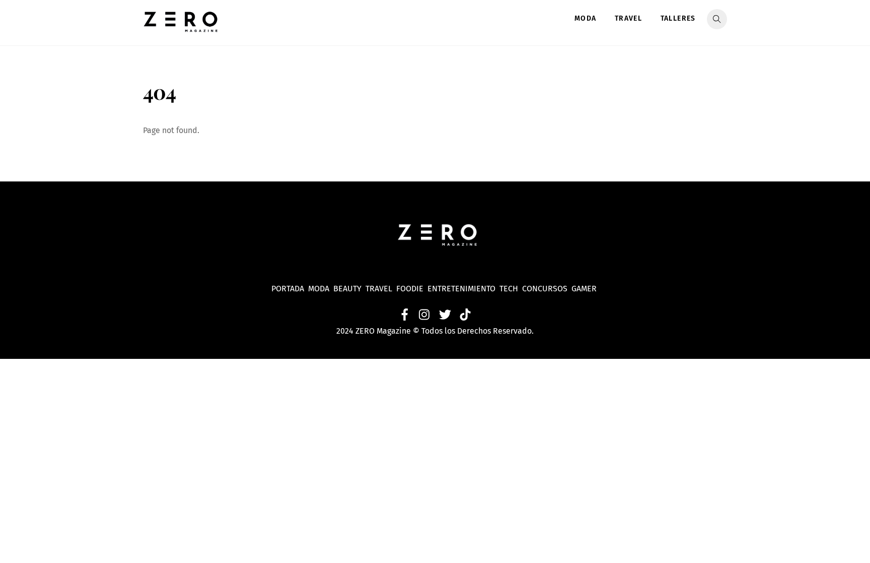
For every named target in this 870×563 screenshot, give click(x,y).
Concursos (545, 288)
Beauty (349, 288)
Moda (585, 18)
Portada (287, 288)
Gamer (585, 288)
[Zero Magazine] (181, 27)
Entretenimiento (461, 288)
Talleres (678, 18)
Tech (510, 288)
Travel (628, 18)
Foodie (409, 288)
